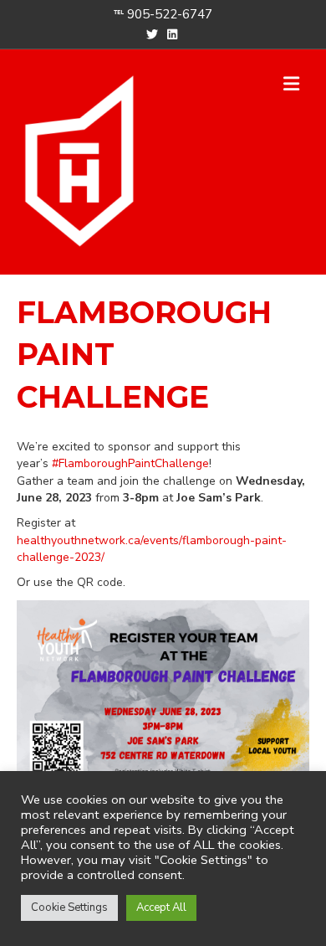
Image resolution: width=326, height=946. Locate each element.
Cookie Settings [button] (69, 907)
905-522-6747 (169, 14)
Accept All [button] (161, 907)
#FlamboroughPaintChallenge (130, 463)
